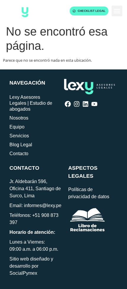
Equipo (17, 126)
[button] (117, 11)
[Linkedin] (85, 104)
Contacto (18, 153)
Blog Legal (20, 144)
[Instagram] (76, 104)
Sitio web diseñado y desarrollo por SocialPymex (31, 266)
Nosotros (18, 117)
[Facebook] (67, 104)
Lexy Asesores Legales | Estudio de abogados (30, 103)
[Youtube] (94, 104)
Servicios (19, 135)
